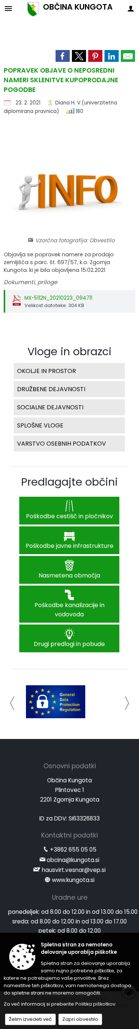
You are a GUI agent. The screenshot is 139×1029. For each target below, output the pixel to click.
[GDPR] (55, 702)
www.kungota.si (73, 880)
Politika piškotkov (95, 1004)
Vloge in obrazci (69, 351)
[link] (62, 56)
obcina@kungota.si (73, 860)
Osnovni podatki (69, 766)
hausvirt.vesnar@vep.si (74, 870)
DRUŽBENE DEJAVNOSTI (51, 389)
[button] (12, 703)
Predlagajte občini (69, 481)
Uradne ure (69, 897)
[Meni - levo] (8, 8)
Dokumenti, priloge (30, 282)
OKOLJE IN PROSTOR (46, 371)
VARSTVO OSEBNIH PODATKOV (61, 443)
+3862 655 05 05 (73, 849)
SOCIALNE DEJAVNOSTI (50, 407)
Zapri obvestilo (80, 1019)
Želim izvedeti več (30, 1019)
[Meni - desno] (130, 8)
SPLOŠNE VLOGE (40, 425)
